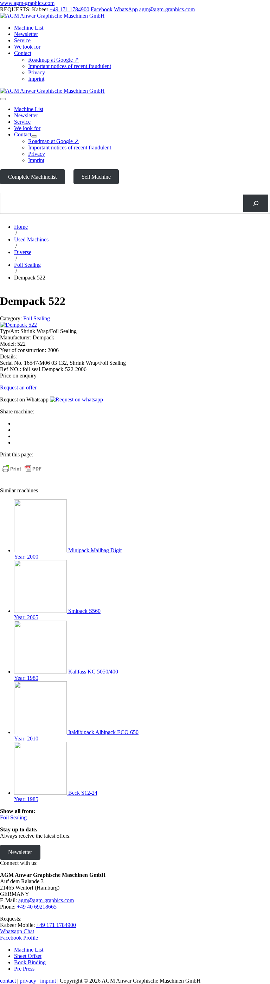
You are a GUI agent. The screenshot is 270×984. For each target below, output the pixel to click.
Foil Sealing (36, 318)
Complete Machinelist (32, 177)
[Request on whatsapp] (76, 399)
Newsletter (26, 34)
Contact (22, 53)
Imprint (36, 79)
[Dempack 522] (18, 325)
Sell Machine (96, 177)
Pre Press (24, 969)
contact (8, 981)
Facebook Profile (19, 938)
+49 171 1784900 (69, 9)
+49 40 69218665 (37, 907)
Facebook (101, 9)
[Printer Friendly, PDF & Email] (22, 472)
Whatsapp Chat (17, 931)
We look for (27, 47)
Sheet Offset (27, 956)
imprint (48, 981)
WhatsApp (126, 9)
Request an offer (18, 387)
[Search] (255, 203)
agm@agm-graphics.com (167, 9)
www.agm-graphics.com (27, 3)
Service (22, 40)
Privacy (36, 72)
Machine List (28, 28)
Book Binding (30, 962)
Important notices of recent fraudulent (69, 66)
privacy (28, 981)
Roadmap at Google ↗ (53, 60)
